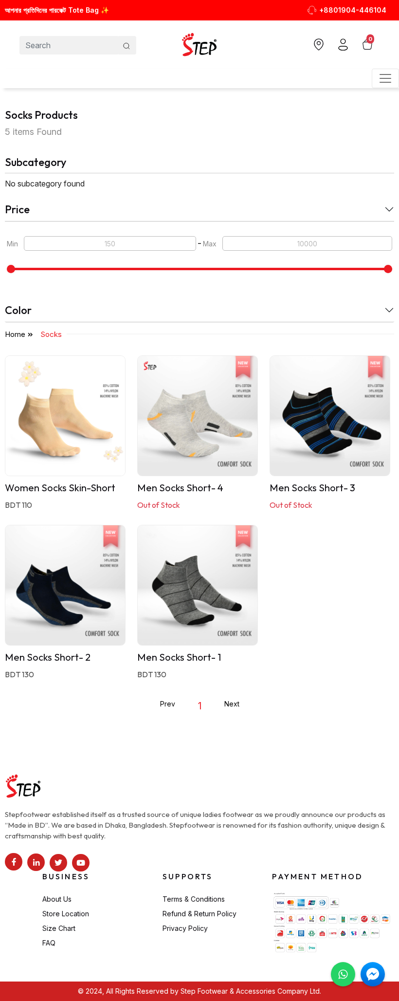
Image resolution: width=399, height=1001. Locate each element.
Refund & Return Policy (199, 913)
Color (18, 310)
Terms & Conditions (194, 899)
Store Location (65, 913)
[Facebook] (13, 862)
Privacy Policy (185, 928)
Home (15, 334)
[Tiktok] (58, 862)
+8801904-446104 (352, 10)
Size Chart (58, 928)
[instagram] (36, 862)
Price (17, 209)
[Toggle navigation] (385, 78)
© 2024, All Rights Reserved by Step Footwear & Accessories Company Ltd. (199, 991)
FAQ (48, 943)
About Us (57, 899)
